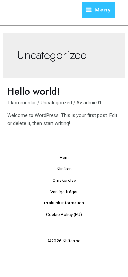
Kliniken (64, 168)
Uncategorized (56, 103)
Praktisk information (64, 202)
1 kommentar (21, 103)
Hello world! (33, 91)
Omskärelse (64, 180)
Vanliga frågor (64, 191)
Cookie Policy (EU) (64, 214)
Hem (64, 157)
